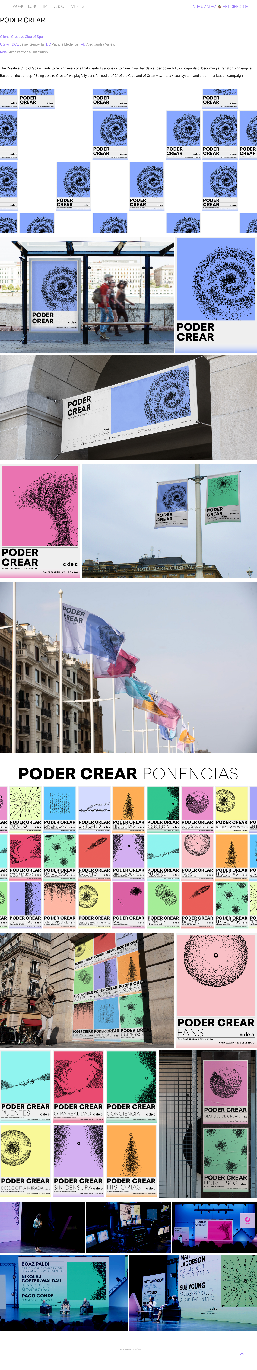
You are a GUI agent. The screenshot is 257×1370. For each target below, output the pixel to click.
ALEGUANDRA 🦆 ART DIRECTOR (220, 6)
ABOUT (60, 6)
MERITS (77, 6)
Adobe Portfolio (134, 1349)
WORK (18, 6)
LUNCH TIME (39, 6)
